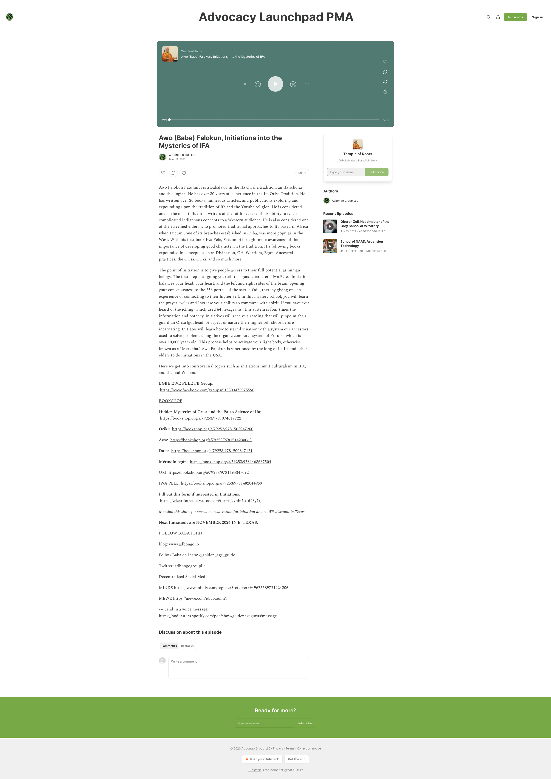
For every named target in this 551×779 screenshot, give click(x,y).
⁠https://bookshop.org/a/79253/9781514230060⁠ (211, 440)
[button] (243, 84)
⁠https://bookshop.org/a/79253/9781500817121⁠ (211, 451)
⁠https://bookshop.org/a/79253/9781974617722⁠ (200, 418)
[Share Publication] (498, 17)
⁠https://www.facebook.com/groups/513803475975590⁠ (207, 390)
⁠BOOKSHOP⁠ (170, 401)
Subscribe (515, 17)
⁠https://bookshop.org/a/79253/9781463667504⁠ (230, 462)
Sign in (537, 17)
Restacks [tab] (187, 646)
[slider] (274, 120)
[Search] (488, 17)
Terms (290, 748)
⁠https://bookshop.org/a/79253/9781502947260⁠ (212, 429)
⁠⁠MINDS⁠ (166, 588)
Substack (254, 770)
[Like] (163, 173)
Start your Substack (264, 759)
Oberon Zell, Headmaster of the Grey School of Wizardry (365, 224)
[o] (330, 226)
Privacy (278, 748)
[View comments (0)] (385, 71)
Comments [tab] (169, 646)
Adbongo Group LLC (182, 154)
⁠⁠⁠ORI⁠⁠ (162, 472)
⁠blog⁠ (163, 544)
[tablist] (177, 646)
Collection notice (309, 748)
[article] (358, 226)
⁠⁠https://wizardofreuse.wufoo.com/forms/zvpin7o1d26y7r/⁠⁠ (211, 501)
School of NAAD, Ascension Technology (362, 243)
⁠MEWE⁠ (165, 598)
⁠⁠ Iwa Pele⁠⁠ (213, 240)
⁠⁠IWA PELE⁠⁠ (169, 483)
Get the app (296, 759)
